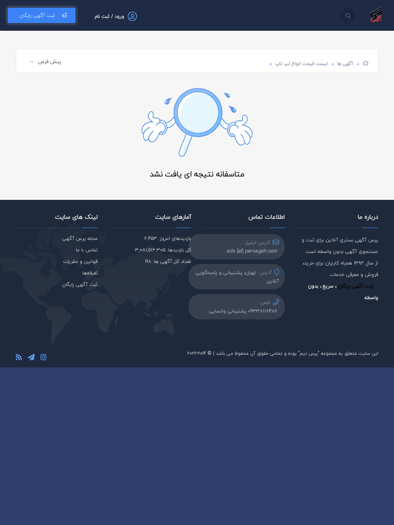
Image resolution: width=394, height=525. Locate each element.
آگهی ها (345, 64)
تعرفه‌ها (90, 273)
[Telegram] (31, 358)
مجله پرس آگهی (80, 238)
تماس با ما (87, 250)
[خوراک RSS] (19, 358)
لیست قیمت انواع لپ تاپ (301, 64)
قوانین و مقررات (80, 261)
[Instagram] (43, 358)
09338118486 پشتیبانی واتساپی (243, 311)
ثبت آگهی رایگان (37, 15)
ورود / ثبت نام (109, 16)
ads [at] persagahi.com (252, 251)
